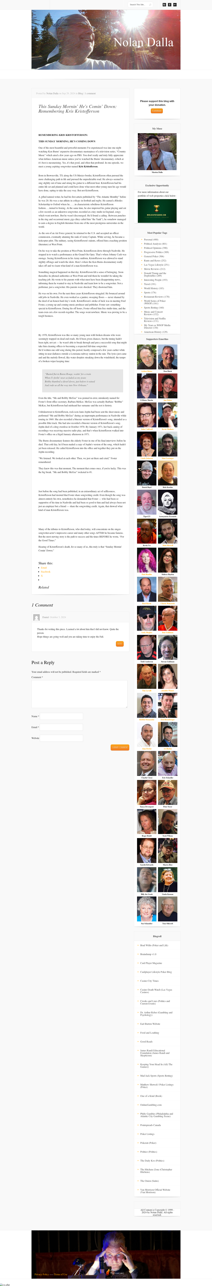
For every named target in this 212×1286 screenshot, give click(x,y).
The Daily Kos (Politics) (152, 1160)
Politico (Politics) (148, 1151)
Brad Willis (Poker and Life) (154, 945)
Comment (37, 677)
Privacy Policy (42, 1274)
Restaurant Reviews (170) (156, 296)
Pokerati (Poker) (148, 1142)
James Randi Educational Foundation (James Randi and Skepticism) (154, 1053)
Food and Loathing (149, 1032)
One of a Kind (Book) (151, 1095)
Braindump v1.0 (148, 954)
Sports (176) (150, 292)
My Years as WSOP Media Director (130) (157, 326)
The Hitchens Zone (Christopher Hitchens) (156, 1171)
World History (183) (154, 288)
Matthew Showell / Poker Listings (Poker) (157, 1086)
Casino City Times (149, 980)
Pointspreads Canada (150, 1125)
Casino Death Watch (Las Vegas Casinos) (156, 991)
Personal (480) (151, 239)
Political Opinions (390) (155, 247)
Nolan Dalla (52, 93)
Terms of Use (60, 1274)
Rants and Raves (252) (155, 260)
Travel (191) (150, 284)
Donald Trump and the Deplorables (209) (155, 274)
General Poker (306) (154, 256)
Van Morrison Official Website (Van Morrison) (155, 1191)
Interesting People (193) (155, 279)
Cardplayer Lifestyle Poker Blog (156, 971)
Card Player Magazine (151, 963)
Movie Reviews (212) (154, 268)
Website (35, 738)
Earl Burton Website (150, 1023)
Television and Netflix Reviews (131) (155, 320)
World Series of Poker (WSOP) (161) (155, 302)
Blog (80, 93)
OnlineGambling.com (151, 1104)
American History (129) (155, 331)
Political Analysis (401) (155, 243)
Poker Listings (147, 1133)
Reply (119, 643)
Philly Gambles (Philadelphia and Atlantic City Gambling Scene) (156, 1115)
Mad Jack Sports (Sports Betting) (156, 1075)
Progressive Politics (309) (156, 252)
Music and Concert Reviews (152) (153, 313)
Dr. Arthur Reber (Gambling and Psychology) (156, 1013)
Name (35, 716)
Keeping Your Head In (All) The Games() (156, 1065)
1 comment (90, 93)
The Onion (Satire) (149, 1180)
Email (35, 727)
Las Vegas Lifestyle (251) (156, 264)
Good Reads (146, 1041)
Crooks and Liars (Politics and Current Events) (155, 1002)
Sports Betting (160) (154, 307)
